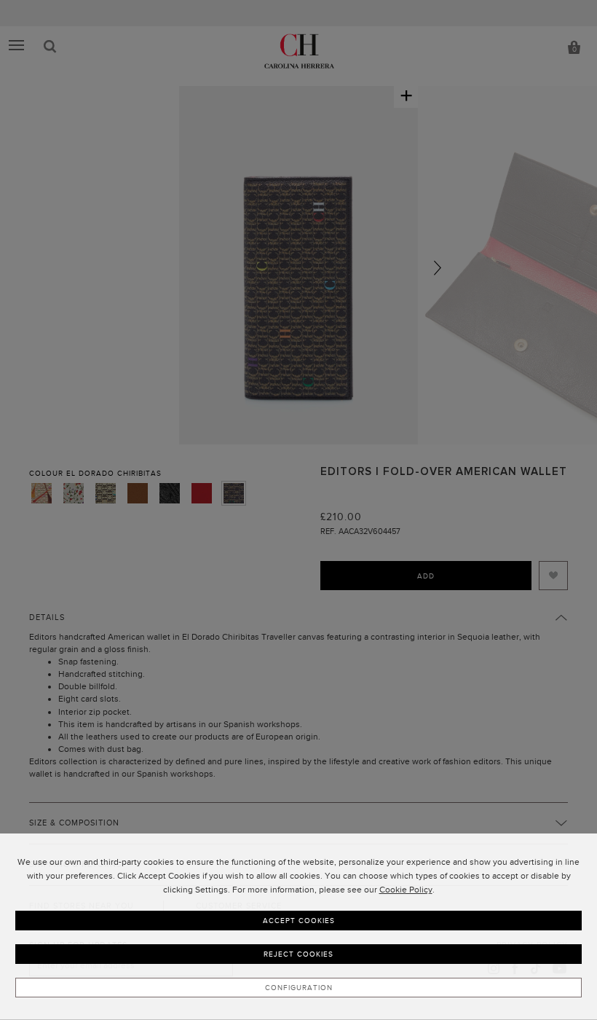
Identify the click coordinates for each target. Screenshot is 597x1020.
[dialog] (298, 926)
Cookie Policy (405, 889)
